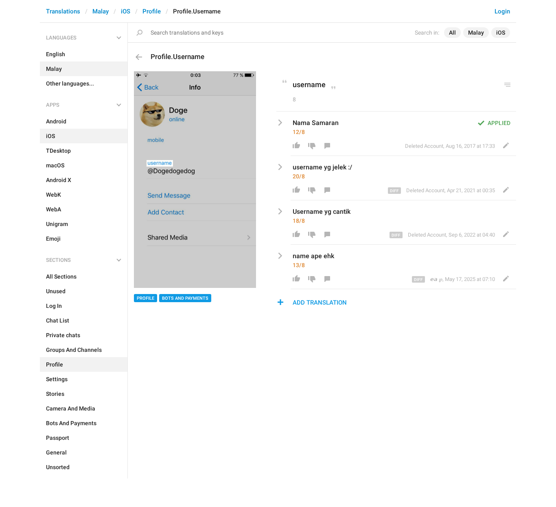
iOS (125, 11)
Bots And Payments (185, 298)
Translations (63, 11)
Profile (151, 11)
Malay (100, 11)
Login (502, 11)
